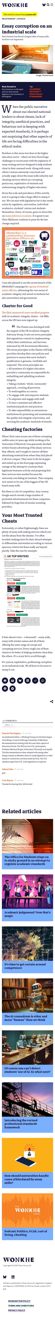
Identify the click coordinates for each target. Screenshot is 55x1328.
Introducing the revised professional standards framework (20, 1124)
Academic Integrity (35, 90)
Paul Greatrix (9, 86)
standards (35, 96)
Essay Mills (35, 94)
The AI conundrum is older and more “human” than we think (25, 1018)
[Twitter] (44, 4)
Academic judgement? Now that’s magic (27, 914)
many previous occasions (18, 216)
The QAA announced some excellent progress (25, 312)
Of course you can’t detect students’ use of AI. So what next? (27, 1070)
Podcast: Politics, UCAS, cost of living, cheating (25, 1233)
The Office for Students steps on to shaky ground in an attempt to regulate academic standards (27, 860)
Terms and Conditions (21, 1306)
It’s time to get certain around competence (25, 966)
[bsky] (6, 1277)
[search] (48, 4)
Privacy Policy (16, 1310)
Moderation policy (19, 1301)
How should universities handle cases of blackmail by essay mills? (26, 1179)
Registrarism (8, 19)
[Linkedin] (11, 1277)
